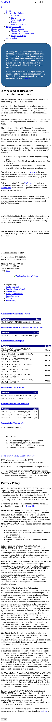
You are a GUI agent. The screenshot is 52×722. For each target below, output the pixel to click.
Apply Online (11, 38)
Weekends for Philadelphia (12, 341)
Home (8, 11)
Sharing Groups (17, 29)
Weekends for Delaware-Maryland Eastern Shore (22, 327)
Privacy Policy (13, 456)
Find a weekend (12, 287)
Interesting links (12, 296)
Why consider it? (18, 20)
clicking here (6, 188)
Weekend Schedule (18, 24)
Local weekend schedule (16, 289)
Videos (9, 298)
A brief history (17, 15)
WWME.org (11, 300)
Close (4, 720)
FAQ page (28, 183)
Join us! (28, 78)
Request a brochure (19, 22)
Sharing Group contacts (20, 31)
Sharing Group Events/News (22, 33)
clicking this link (31, 506)
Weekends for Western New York (15, 404)
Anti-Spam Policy (27, 456)
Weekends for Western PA (12, 423)
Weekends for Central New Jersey (15, 314)
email (8, 271)
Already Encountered (14, 294)
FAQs (13, 18)
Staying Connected (13, 27)
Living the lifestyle (18, 36)
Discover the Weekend (15, 13)
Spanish (47, 2)
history (32, 172)
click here (44, 711)
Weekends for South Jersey (12, 387)
